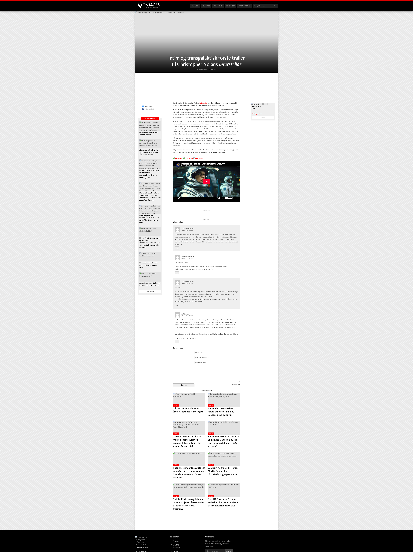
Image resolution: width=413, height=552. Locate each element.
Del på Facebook (149, 109)
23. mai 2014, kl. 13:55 (187, 258)
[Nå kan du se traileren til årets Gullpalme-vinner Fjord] (189, 400)
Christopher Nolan (257, 114)
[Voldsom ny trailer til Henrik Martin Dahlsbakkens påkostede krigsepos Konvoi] (224, 459)
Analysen (195, 6)
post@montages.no (142, 547)
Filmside (263, 117)
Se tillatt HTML (236, 384)
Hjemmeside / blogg (200, 362)
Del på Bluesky (149, 106)
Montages (141, 4)
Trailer (176, 405)
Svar (177, 248)
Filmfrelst (230, 6)
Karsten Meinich (203, 69)
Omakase (206, 6)
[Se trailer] (255, 104)
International (244, 6)
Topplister (218, 6)
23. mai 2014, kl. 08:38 (187, 230)
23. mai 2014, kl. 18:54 (187, 316)
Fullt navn (198, 352)
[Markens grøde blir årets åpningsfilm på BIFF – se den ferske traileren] (150, 143)
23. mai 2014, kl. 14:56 (187, 283)
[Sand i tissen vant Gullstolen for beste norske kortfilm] (150, 277)
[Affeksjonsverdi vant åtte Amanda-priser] (150, 126)
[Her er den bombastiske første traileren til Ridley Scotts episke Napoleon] (224, 400)
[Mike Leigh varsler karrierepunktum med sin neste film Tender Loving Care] (150, 209)
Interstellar (204, 103)
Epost (202, 357)
